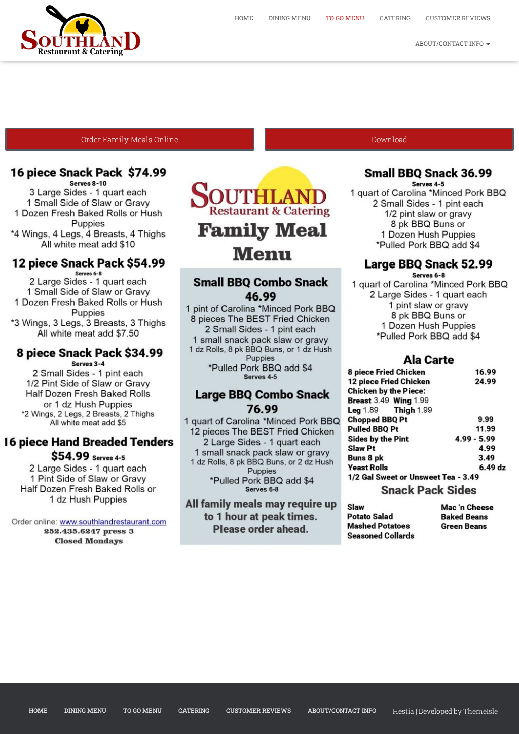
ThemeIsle (480, 711)
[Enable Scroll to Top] (499, 713)
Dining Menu (290, 18)
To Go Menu (345, 18)
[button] (487, 43)
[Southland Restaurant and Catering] (81, 30)
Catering (395, 18)
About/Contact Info (450, 43)
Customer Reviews (458, 18)
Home (244, 18)
